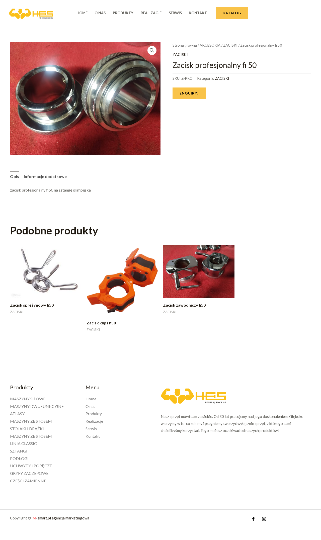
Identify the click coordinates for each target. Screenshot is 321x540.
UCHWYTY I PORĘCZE (31, 465)
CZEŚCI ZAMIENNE (28, 480)
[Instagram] (264, 519)
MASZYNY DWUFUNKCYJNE (37, 406)
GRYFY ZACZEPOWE (29, 473)
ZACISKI (230, 45)
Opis (14, 176)
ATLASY (17, 413)
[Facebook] (253, 519)
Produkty (123, 13)
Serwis (175, 13)
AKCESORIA (210, 45)
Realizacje (151, 13)
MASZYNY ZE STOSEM (31, 421)
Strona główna (185, 45)
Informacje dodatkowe (45, 176)
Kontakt (198, 13)
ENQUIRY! (189, 93)
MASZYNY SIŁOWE (27, 398)
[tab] (14, 176)
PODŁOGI (19, 458)
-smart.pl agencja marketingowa (61, 518)
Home (82, 13)
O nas (100, 13)
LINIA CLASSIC (23, 443)
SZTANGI (18, 450)
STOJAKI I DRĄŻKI (27, 428)
